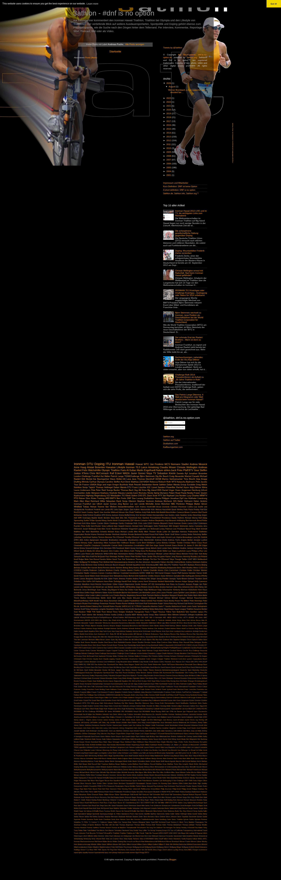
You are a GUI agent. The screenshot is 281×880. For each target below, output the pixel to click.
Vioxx (121, 839)
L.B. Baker (174, 745)
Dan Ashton (99, 664)
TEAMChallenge (131, 476)
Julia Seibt (156, 731)
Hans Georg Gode (157, 703)
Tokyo (171, 559)
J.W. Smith (136, 717)
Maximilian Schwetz (99, 532)
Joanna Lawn (117, 725)
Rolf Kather (159, 534)
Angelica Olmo (94, 631)
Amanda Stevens (102, 626)
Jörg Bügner (112, 590)
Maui (87, 501)
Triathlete (116, 833)
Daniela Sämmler (189, 573)
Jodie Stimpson (92, 493)
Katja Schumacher (165, 590)
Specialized (82, 814)
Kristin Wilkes (145, 745)
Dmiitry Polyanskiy (96, 675)
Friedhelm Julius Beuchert (142, 692)
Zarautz (132, 850)
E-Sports (204, 675)
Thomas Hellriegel (104, 487)
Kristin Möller (162, 551)
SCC (138, 803)
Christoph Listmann (184, 656)
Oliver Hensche (85, 783)
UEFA (161, 833)
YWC (95, 850)
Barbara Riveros (194, 565)
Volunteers (177, 839)
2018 (169, 117)
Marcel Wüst (197, 756)
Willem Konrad (131, 844)
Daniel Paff (166, 664)
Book (82, 642)
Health (84, 706)
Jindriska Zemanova (92, 725)
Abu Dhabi (112, 620)
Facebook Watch (123, 548)
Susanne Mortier (200, 609)
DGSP (205, 662)
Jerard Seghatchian (153, 722)
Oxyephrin (93, 786)
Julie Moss (186, 731)
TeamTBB (154, 822)
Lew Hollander (85, 750)
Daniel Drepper (164, 573)
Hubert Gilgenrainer (126, 584)
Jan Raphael (168, 495)
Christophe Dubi (80, 659)
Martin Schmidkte (138, 761)
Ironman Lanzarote (189, 714)
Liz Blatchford (201, 593)
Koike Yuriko (183, 742)
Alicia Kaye (197, 623)
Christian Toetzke (175, 543)
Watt (142, 841)
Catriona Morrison (105, 570)
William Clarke (142, 844)
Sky (181, 811)
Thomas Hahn (161, 825)
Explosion (146, 684)
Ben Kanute (92, 568)
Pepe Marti (84, 789)
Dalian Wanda (120, 487)
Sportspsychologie (106, 814)
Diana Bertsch (128, 576)
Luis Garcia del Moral (153, 753)
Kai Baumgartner (186, 55)
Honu (119, 709)
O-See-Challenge (178, 780)
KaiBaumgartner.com (173, 447)
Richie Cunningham (196, 604)
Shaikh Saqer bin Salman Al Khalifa (86, 811)
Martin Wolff (160, 761)
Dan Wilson (119, 664)
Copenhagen (78, 662)
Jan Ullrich (97, 504)
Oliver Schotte (107, 783)
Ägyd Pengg (139, 852)
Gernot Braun (89, 697)
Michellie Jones (153, 504)
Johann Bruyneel (184, 725)
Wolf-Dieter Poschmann (123, 847)
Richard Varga (182, 797)
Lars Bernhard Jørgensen (115, 747)
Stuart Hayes (169, 609)
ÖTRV (76, 540)
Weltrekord (162, 841)
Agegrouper (94, 540)
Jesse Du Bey (153, 587)
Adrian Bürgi (176, 620)
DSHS (150, 523)
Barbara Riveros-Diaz (188, 634)
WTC (146, 464)
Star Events (139, 814)
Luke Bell (178, 753)
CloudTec (87, 545)
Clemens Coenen (97, 573)
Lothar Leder (89, 595)
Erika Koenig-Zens (172, 681)
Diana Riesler (177, 545)
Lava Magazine (169, 747)
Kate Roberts (172, 736)
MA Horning (93, 756)
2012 (169, 140)
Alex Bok (170, 562)
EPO (104, 515)
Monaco (77, 775)
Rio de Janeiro (80, 606)
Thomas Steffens (93, 827)
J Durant (118, 717)
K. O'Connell (160, 733)
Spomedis (95, 814)
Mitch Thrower (150, 532)
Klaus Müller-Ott (117, 479)
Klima (204, 487)
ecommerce (203, 850)
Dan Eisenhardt (109, 664)
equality (85, 852)
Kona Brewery (194, 742)
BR (135, 634)
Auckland (112, 543)
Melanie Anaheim (107, 767)
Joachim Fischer (106, 725)
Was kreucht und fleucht (132, 841)
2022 (169, 102)
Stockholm (192, 816)
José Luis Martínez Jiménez (119, 731)
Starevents (161, 814)
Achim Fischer (122, 620)
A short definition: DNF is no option (179, 190)
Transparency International (192, 830)
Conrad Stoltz (116, 545)
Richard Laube (170, 797)
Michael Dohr (160, 769)
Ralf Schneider (155, 794)
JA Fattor (143, 717)
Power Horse (109, 792)
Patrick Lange (117, 476)
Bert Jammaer (83, 639)
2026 (169, 83)
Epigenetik (117, 681)
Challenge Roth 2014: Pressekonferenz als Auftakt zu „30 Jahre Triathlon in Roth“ (189, 377)
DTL (145, 495)
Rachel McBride (128, 604)
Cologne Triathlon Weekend (167, 659)
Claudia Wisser (168, 467)
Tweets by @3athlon (172, 48)
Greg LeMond (107, 526)
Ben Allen (101, 637)
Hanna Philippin (162, 498)
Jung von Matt (196, 731)
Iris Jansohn (156, 714)
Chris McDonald (88, 656)
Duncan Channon (165, 675)
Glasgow (138, 697)
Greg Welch (201, 484)
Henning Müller (165, 706)
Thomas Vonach (105, 827)
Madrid (94, 518)
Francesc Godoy (80, 689)
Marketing (84, 761)
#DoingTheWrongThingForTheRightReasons (96, 617)
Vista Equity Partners (131, 839)
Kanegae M (80, 736)
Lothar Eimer (112, 753)
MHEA (106, 554)
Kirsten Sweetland (91, 742)
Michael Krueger (179, 598)
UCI (108, 495)
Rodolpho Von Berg (137, 800)
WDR (134, 615)
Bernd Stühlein (116, 568)
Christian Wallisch (134, 656)
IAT (149, 584)
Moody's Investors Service (112, 775)
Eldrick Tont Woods (147, 678)
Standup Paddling (141, 609)
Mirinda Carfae (185, 772)
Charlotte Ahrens (156, 570)
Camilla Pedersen (89, 570)
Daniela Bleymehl (160, 523)
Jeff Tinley (102, 722)
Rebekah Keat (79, 797)
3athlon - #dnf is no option (113, 13)
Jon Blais (145, 728)
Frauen (94, 692)
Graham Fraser (201, 697)
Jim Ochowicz (192, 722)
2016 (169, 125)
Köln (153, 510)
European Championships (94, 684)
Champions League (154, 653)
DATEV (142, 573)
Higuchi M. (203, 706)
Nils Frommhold (130, 518)
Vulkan (194, 839)
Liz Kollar (199, 750)
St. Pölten (117, 814)
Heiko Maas (104, 706)
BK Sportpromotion (126, 634)
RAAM (164, 792)
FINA (157, 684)
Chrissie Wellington (187, 467)
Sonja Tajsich (88, 487)
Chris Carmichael (171, 570)
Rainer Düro (84, 498)
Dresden (150, 675)
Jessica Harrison (166, 587)
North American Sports (129, 780)
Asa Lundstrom (186, 631)
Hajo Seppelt (119, 526)
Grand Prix (87, 700)
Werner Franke (185, 841)
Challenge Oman (123, 653)
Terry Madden (189, 822)
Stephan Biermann (111, 816)
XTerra (85, 473)
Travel (205, 830)
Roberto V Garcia (116, 800)
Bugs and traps (104, 484)
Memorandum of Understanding (166, 767)
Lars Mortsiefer (144, 593)
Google (193, 697)
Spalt (75, 814)
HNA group (95, 703)
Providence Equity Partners (173, 518)
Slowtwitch (110, 609)
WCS (167, 464)
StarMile (147, 814)
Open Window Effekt (175, 783)
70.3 (123, 495)
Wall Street (98, 841)
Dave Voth (125, 667)
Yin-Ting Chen (112, 850)
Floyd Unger (160, 686)
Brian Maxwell (184, 642)
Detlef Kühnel (88, 515)
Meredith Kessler (196, 767)
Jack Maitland (162, 717)
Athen (106, 543)
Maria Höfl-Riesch (100, 758)
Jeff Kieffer (94, 722)
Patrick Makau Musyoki (144, 786)
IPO (111, 510)
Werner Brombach (172, 841)
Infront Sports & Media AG (84, 551)
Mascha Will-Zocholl (183, 761)
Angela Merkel (187, 540)
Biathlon (143, 568)
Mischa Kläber (196, 772)
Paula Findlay (193, 510)
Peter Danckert (111, 789)
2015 (169, 129)
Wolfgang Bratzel (150, 847)
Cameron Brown (183, 512)
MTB (111, 554)
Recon (97, 797)
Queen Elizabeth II (154, 792)
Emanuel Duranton (180, 678)
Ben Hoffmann (123, 543)
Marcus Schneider (86, 758)
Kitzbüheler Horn (195, 590)
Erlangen (191, 681)
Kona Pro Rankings (149, 551)
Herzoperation (158, 515)
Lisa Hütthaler (190, 498)
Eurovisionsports (117, 684)
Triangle (178, 559)
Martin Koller (127, 761)
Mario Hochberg (134, 758)
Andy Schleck (98, 565)
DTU (90, 464)
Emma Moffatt (124, 515)
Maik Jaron (124, 756)
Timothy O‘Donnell (187, 827)
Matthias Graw (161, 764)
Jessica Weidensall (179, 722)
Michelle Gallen (115, 772)
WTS (174, 482)
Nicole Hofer (161, 778)
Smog (195, 811)
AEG (81, 540)
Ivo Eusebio (180, 584)
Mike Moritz (148, 772)
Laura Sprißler (178, 593)
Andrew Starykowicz (156, 521)
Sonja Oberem (129, 501)
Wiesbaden (115, 495)
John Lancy (103, 728)
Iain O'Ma (169, 711)
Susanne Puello (92, 819)
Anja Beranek (170, 521)
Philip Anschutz (166, 789)
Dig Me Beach (162, 476)
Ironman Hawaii (123, 464)
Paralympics (119, 786)
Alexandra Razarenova (119, 623)
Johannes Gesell (197, 725)
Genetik (162, 695)
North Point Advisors (145, 780)
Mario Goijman (123, 758)
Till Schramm (141, 827)
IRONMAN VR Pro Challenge (84, 711)
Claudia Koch (97, 659)
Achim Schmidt (133, 620)
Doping (99, 464)
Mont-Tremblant (96, 775)
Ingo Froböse (128, 714)
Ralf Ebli (203, 510)
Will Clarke (122, 844)
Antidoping (181, 521)
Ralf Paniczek (144, 794)
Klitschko (169, 742)
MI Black (100, 756)
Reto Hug (173, 604)
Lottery (98, 595)
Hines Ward (89, 709)
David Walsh (90, 576)
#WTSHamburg (130, 617)
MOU (106, 756)
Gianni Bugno (99, 697)
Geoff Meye (170, 695)
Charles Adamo (126, 570)
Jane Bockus (167, 720)
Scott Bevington (185, 805)
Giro (84, 581)
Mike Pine (156, 772)
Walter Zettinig (118, 841)
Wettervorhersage (84, 844)
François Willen (85, 692)
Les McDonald (153, 529)
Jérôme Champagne (89, 733)
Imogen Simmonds (180, 526)
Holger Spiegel (188, 581)
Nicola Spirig (153, 493)
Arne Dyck (166, 631)
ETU (129, 487)
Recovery (103, 797)
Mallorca (157, 595)
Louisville (105, 595)
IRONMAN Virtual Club (133, 711)
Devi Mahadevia (116, 576)
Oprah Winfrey (177, 510)
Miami (116, 769)
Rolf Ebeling (168, 800)
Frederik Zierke (127, 692)
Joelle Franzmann (157, 725)
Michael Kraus (114, 532)
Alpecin (93, 626)
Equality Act (99, 579)
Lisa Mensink (172, 750)
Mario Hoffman (145, 758)
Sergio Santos (193, 808)
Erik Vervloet (141, 515)
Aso (205, 631)
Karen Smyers (116, 736)
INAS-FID (200, 709)
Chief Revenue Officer (195, 653)
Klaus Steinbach (126, 742)
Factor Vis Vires (174, 684)
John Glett (95, 728)
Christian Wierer (190, 543)
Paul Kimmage (111, 557)
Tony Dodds (134, 830)
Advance (131, 562)
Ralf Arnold (134, 794)
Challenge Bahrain (80, 653)
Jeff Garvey (85, 722)
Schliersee (157, 805)
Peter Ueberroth (134, 789)
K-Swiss (121, 590)
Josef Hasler (191, 728)
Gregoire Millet (135, 700)
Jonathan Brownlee (198, 473)
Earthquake (190, 576)
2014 (169, 133)
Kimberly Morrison (180, 590)
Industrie (106, 714)
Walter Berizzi (107, 841)
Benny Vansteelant (147, 637)
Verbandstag (78, 839)
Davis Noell (83, 670)
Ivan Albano (93, 717)
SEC (153, 803)
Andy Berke (199, 628)
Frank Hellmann (111, 689)
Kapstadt (87, 736)
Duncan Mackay (178, 675)
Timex (115, 612)
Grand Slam (96, 700)
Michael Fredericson (194, 769)
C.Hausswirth (168, 645)
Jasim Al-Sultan (178, 720)
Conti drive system (185, 659)
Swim (169, 819)
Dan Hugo (154, 545)
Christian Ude (122, 656)
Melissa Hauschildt (163, 510)
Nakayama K (83, 778)
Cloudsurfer (106, 545)
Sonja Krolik (129, 609)
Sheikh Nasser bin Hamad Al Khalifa (123, 811)
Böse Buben (91, 523)
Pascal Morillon (130, 786)
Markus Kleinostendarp (90, 598)
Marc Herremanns (121, 554)
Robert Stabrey (92, 606)
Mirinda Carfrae (89, 482)
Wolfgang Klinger (175, 847)
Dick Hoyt (114, 673)
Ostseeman (78, 786)
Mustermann (165, 775)
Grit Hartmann (97, 581)
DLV (152, 573)
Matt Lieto (116, 598)
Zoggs (159, 850)
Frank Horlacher (123, 689)
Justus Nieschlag (194, 515)
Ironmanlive (79, 493)
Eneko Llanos (187, 523)
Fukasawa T (196, 692)
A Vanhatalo (157, 617)
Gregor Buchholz (120, 484)
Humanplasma (140, 709)
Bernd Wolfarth (182, 637)
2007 (169, 160)
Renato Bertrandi (135, 534)
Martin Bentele (104, 518)
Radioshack (196, 792)
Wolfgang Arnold (138, 847)
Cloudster (142, 659)
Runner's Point (98, 803)
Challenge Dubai (93, 653)
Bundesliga (132, 645)
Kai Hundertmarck (177, 733)
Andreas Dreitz (161, 540)
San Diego (100, 805)
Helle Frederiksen (161, 526)
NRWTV (203, 495)
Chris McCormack (99, 473)
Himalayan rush (79, 709)
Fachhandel (163, 684)
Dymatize (177, 576)
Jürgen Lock (139, 733)
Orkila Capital (123, 601)
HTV (160, 495)
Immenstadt (78, 714)
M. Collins (193, 753)
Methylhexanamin (80, 769)
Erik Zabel (108, 579)
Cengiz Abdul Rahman (144, 650)
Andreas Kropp (91, 628)
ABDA (169, 617)
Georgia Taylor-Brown (178, 579)
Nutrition (78, 487)
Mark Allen (79, 501)
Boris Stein (181, 568)
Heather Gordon (93, 706)
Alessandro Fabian (158, 562)
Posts (169, 423)
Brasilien (141, 642)
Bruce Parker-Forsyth (105, 645)
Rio (205, 604)
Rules (93, 498)
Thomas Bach (127, 490)
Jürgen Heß (130, 733)
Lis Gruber (145, 750)
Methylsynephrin (107, 769)
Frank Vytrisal (167, 689)
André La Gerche (187, 628)
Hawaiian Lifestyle (115, 467)
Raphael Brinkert (188, 794)
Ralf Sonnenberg (175, 794)
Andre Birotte (154, 626)
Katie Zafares (107, 739)
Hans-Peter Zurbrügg (112, 581)
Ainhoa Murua (195, 620)
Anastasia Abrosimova (130, 626)
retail (119, 852)
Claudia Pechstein (121, 659)
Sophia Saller (202, 811)
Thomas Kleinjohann (174, 825)
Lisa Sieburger (183, 750)
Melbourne (117, 767)
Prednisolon (118, 792)
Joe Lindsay (137, 725)
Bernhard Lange (194, 637)
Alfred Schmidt (170, 623)
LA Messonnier (193, 745)
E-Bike (198, 675)
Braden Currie (135, 543)
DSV (92, 664)
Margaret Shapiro (177, 595)
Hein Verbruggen (146, 526)
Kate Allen (101, 529)
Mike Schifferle (165, 772)
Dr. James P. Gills (191, 545)
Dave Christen (85, 667)
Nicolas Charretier (139, 778)
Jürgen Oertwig (149, 733)
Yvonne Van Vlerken (107, 507)
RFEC (169, 792)
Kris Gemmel (133, 593)
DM (156, 573)
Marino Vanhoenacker (172, 479)
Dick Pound (123, 673)
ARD (107, 498)
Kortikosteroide (79, 745)
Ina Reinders (97, 714)
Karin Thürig (135, 551)
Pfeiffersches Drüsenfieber (150, 789)
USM (170, 833)
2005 (169, 167)
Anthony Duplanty (125, 631)
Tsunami (155, 833)
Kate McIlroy (150, 736)
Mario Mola (197, 595)
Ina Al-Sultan (87, 714)
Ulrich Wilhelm (88, 836)
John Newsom (113, 728)
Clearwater (78, 545)
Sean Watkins (114, 808)
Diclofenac (132, 673)
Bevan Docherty (162, 507)
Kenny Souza (153, 739)
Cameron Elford (112, 648)
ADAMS (191, 617)
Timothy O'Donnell (132, 537)
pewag (114, 852)
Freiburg (142, 579)
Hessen (178, 581)
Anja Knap (115, 631)
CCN (183, 645)
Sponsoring (78, 521)
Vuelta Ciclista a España (121, 615)
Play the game (159, 557)
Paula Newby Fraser (171, 601)
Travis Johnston (79, 833)
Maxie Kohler (193, 764)
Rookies (200, 800)
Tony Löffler (143, 830)
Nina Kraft (90, 557)
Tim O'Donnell (163, 559)
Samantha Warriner (150, 606)
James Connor (97, 720)
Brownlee (84, 645)
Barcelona (200, 634)
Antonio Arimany (80, 543)
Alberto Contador (141, 521)
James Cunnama (196, 526)
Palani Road (174, 493)
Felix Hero (87, 686)
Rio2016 (77, 512)
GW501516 (110, 695)
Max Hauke (127, 598)
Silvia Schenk (158, 811)
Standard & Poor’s (127, 814)
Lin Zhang (113, 750)
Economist (96, 678)
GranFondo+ (78, 700)
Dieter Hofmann (185, 501)
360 (142, 617)
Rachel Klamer (91, 534)
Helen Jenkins (200, 501)
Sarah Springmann (199, 606)
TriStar (92, 521)
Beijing (204, 565)
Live (205, 551)
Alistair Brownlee (96, 467)
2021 (169, 106)
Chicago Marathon (180, 653)
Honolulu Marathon (82, 584)
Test (123, 559)
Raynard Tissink (201, 794)
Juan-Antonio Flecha (137, 731)
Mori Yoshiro (127, 775)
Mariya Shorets (156, 758)
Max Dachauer (149, 554)
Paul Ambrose (158, 786)
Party (186, 510)
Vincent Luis (170, 537)
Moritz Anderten (137, 775)
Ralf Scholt (165, 794)
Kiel (187, 739)
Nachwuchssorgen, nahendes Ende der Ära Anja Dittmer (189, 358)
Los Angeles (102, 753)
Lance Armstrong (150, 467)
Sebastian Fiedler (126, 808)
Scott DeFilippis (197, 805)
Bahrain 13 (140, 634)
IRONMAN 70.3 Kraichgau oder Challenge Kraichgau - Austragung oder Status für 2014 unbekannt (191, 292)
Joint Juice (137, 728)
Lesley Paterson (166, 529)
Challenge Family (116, 523)
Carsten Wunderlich (97, 650)
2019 (169, 113)
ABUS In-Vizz (177, 617)
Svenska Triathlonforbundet (144, 819)
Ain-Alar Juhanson (143, 562)
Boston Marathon (91, 642)
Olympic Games (152, 783)
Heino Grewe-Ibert (115, 706)
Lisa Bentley (153, 750)
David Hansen (166, 667)
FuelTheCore (186, 692)
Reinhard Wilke (98, 501)
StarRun (153, 814)
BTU (185, 565)
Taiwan (110, 822)
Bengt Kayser (120, 637)
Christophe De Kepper (199, 656)
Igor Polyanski (188, 711)
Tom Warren (109, 830)
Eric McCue (133, 681)
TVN (93, 612)
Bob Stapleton (175, 639)
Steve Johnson (171, 816)
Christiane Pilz (146, 656)
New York (198, 554)
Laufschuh (181, 551)
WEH (195, 559)
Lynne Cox (185, 753)
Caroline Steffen (112, 482)
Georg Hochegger (137, 548)
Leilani (188, 747)
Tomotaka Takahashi (121, 830)
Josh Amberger (91, 731)
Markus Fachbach (136, 554)
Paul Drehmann (169, 786)
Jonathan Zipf (176, 498)
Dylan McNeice (167, 576)
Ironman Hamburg (175, 714)
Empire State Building (94, 681)
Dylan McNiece (189, 675)
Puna (146, 792)
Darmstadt (188, 664)
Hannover (145, 703)
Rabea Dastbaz (185, 792)
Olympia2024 (130, 783)
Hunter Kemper (141, 584)
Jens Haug (141, 722)
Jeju (107, 722)
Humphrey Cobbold (152, 709)
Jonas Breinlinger (89, 590)
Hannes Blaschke (135, 703)
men (110, 852)
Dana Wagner (129, 664)
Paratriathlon (134, 601)
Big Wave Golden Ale (123, 639)
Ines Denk (113, 714)
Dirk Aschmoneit (165, 673)
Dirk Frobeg (189, 673)
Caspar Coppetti (111, 650)
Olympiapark (140, 783)
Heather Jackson (187, 548)
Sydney (95, 537)
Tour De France (81, 484)
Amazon (112, 626)
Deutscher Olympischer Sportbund (97, 673)
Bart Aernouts (191, 521)
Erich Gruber (142, 681)
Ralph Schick (163, 604)
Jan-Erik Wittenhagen (154, 720)
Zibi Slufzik (148, 850)
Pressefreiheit (155, 518)
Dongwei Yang (121, 675)
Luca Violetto (133, 753)
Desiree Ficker (136, 670)
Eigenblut (136, 678)
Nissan (106, 780)
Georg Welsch (151, 548)
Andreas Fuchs (174, 540)
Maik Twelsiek (148, 595)
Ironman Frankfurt (82, 504)
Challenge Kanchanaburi (107, 653)
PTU (105, 786)
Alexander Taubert (87, 623)
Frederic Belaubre (114, 692)
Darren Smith (201, 573)
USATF (165, 833)
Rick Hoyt (191, 797)
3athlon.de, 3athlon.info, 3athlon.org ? (180, 193)
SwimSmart (86, 537)
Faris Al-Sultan (128, 470)
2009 (169, 152)
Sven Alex (130, 819)
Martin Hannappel (116, 761)
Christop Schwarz (170, 656)
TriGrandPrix (107, 833)
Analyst (118, 626)
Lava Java (131, 479)
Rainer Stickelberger (122, 794)
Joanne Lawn (127, 725)
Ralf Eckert (116, 473)
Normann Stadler (180, 464)
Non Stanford (143, 518)
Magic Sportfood (114, 756)
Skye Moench (188, 811)
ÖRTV (146, 852)
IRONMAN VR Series (104, 711)
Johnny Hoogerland (126, 728)
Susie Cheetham (105, 819)
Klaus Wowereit (150, 742)
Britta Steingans (195, 642)
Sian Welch (141, 811)
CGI (205, 568)
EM (200, 545)
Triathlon (123, 833)
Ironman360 (84, 717)
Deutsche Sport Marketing (189, 670)
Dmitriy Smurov (154, 576)
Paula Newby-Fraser (190, 493)
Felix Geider (78, 686)
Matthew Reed (137, 764)
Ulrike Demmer (99, 836)
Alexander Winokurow (103, 623)
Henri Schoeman (150, 581)
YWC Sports (102, 850)
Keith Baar (126, 739)
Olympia (101, 482)
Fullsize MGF (78, 695)
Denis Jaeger (116, 670)
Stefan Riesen (79, 816)
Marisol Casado (192, 476)
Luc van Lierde (137, 504)
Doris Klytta (130, 675)
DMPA (80, 664)
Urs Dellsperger (126, 836)
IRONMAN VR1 (118, 711)
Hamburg (196, 490)
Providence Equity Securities (133, 792)
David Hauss (79, 576)
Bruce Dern (92, 645)
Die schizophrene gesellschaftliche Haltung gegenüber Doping (186, 233)
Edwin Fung (117, 678)
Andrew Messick (198, 464)
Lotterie (77, 554)
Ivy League (102, 717)
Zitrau (155, 850)
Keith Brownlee (135, 739)
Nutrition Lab (157, 780)
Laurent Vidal (159, 747)
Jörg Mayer (111, 733)
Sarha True (149, 805)
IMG (170, 526)
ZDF (132, 521)
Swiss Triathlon (177, 819)
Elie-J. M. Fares (160, 678)
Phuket (85, 604)
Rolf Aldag (202, 518)
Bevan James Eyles (107, 639)
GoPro (88, 581)
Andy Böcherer (87, 565)
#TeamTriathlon (118, 617)
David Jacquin (176, 667)
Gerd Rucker (96, 526)
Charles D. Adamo (141, 570)
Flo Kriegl (126, 686)
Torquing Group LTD (162, 830)
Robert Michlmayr (103, 800)
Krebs (87, 745)
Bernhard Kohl (80, 523)
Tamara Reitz (127, 822)
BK (118, 634)
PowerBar (170, 487)
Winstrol (204, 844)
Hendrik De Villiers (153, 706)
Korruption (203, 742)
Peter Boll (101, 789)
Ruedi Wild (88, 803)
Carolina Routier (196, 648)
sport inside (125, 852)
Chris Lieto (142, 523)
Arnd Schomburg (148, 565)
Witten (76, 562)
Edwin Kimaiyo (127, 678)
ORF (186, 780)
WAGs (200, 839)
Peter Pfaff (182, 470)
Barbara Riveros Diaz (172, 634)
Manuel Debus (179, 756)
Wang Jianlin (107, 521)
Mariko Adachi (112, 758)
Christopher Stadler (82, 573)
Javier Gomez (110, 504)
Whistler (94, 844)
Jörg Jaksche (102, 733)
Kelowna (145, 739)
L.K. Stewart (183, 745)
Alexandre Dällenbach (149, 623)
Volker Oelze (168, 839)
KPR (80, 518)
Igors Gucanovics (200, 711)
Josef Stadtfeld (201, 728)
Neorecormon (127, 778)
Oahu (195, 780)
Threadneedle (131, 827)
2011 (168, 144)
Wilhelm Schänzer (179, 615)
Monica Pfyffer (85, 775)
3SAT (147, 617)
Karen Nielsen (105, 736)
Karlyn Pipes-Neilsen (138, 736)
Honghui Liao (112, 709)
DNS (159, 490)
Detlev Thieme (148, 670)
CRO (80, 648)
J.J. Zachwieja (127, 717)
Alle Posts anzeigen (134, 44)
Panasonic (111, 786)
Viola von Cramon (112, 839)
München (165, 504)
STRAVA (138, 606)
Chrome (89, 659)
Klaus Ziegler (161, 742)
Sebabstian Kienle (150, 484)
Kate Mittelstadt (161, 736)
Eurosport (107, 684)
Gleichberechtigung (148, 697)
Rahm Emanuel (92, 794)
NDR (91, 601)
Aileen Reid (186, 620)
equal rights (78, 852)
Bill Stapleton (152, 568)
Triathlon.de (130, 833)
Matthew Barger (114, 764)
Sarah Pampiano (117, 805)
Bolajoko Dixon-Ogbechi (189, 639)
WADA (126, 473)
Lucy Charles (193, 495)
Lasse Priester (166, 593)
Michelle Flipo (105, 772)
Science (77, 609)
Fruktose (167, 692)
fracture (91, 852)
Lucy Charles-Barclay (117, 595)
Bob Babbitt (161, 512)
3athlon (162, 484)
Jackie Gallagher (187, 717)
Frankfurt (96, 476)
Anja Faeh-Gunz (105, 631)
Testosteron (130, 559)
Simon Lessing (181, 534)
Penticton (180, 504)
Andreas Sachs (115, 628)
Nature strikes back (166, 470)
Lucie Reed (85, 554)
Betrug (125, 568)
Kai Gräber (129, 590)
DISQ (76, 664)
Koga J (176, 742)
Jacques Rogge (192, 584)
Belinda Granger (80, 568)
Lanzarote (102, 747)
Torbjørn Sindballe (125, 612)
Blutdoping (162, 568)
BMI (153, 507)
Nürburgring (167, 780)
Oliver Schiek (97, 783)
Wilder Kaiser (101, 844)
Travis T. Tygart (151, 612)
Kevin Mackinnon (113, 529)
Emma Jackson (112, 515)
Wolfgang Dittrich (163, 847)
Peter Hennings (196, 601)
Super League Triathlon (184, 609)
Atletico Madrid (79, 634)
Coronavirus (128, 545)
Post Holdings (93, 604)
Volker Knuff (158, 839)
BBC (157, 565)
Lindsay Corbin (134, 750)
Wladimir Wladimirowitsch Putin (104, 847)
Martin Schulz (150, 761)
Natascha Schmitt (115, 778)
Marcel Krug (191, 529)
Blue (157, 639)
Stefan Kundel (192, 814)
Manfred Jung (169, 756)
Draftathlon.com (170, 443)
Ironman (79, 464)
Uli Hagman (198, 833)
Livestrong (202, 498)
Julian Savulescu (167, 731)
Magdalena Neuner (134, 595)
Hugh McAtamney (128, 709)
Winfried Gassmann (194, 844)
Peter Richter (136, 557)
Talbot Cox (117, 822)
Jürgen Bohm (120, 733)
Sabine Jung (182, 803)
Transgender (139, 612)
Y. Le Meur (89, 850)
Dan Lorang (137, 498)
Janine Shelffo (119, 587)
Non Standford (115, 780)
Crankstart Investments (130, 573)
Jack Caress (151, 717)
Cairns (94, 648)
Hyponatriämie (176, 709)
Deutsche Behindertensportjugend (167, 670)
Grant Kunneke (106, 700)
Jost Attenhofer (102, 731)
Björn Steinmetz (147, 476)
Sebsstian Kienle (163, 808)
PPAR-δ (100, 786)
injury (106, 852)
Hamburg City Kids (121, 703)
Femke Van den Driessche (113, 686)
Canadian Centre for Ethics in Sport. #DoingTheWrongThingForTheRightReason (153, 648)
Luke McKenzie (96, 554)
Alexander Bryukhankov (128, 540)
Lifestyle (192, 593)
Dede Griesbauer (102, 576)
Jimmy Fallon (202, 722)
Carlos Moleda (162, 543)
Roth (168, 482)
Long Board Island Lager (89, 753)
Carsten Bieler (103, 523)
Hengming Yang (200, 548)
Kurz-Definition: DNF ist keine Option (180, 186)
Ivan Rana (170, 584)
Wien (169, 615)
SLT (132, 606)
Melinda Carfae (126, 767)
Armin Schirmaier (144, 631)
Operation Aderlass (179, 532)
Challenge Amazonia (199, 650)
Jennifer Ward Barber (129, 722)
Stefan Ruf (88, 816)
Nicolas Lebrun (151, 778)
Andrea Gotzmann (193, 562)
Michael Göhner (164, 598)
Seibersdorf (173, 808)
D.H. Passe (186, 662)
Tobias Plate (82, 830)
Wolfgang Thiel (97, 562)
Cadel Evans (86, 648)
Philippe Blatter (193, 504)
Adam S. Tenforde (158, 620)
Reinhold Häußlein (119, 534)
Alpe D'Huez (85, 626)
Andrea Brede (179, 562)
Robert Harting (91, 800)
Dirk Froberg (199, 673)
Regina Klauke (119, 797)
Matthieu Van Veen (82, 532)
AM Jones (199, 617)
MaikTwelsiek (133, 756)
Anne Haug (80, 467)
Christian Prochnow (178, 507)
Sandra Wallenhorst (173, 606)
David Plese (186, 667)
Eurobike (191, 484)
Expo (152, 684)
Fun (85, 695)
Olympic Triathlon (111, 470)
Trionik (141, 833)
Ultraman (117, 836)
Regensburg (100, 495)
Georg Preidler (163, 579)
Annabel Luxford (200, 540)
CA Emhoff (177, 645)
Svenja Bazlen (113, 490)
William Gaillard (152, 844)
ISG (152, 584)
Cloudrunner (133, 659)
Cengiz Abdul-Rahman (161, 650)
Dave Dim (94, 667)
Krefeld (92, 745)
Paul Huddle (158, 601)
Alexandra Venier (134, 623)
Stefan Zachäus (98, 816)
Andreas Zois (152, 628)
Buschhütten (171, 512)
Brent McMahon (148, 543)
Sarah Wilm (141, 805)
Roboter (127, 800)
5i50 (150, 617)
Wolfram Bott (108, 562)
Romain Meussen (190, 800)
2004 (169, 171)
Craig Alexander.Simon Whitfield (127, 662)
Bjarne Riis (151, 639)
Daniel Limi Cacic (141, 664)
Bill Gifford (135, 639)
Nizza (106, 601)
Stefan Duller (169, 814)
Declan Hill (106, 670)
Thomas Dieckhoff (145, 479)
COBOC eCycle (191, 645)
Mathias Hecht (196, 761)
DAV (192, 662)
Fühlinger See (92, 695)
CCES (201, 568)
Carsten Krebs (84, 650)
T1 (82, 822)
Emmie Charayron (80, 681)
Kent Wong (172, 739)
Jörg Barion (123, 504)
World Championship (121, 521)
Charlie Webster (167, 653)
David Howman (174, 523)
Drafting (77, 482)
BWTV (113, 498)
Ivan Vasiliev (170, 515)
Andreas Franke (80, 628)
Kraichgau (87, 518)
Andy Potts (146, 512)
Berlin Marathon (159, 637)
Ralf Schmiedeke (151, 604)
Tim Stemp (177, 827)
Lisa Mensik (162, 750)
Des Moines (126, 670)
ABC (164, 617)
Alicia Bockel (187, 623)
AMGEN (87, 620)
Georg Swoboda (191, 695)
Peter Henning (122, 789)
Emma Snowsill (86, 548)
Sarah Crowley (87, 512)
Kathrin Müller (198, 736)
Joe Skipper (146, 725)
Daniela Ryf (182, 473)
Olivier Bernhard (119, 783)
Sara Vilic (107, 805)
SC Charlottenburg (129, 803)
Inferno (120, 714)
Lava (187, 593)
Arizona (135, 631)
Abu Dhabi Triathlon (133, 512)
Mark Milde (186, 758)
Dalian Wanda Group (176, 484)
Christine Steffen (157, 656)
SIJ (156, 803)
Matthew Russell (149, 764)
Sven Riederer (80, 612)
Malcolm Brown (144, 756)
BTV (191, 470)
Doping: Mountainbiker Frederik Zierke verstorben (189, 252)
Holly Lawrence (201, 581)
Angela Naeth (83, 631)
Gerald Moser (79, 697)
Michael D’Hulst (170, 769)
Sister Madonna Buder (171, 811)
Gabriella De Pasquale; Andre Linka (126, 695)
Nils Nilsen (91, 780)
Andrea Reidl (164, 626)
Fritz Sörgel (151, 579)
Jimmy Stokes (79, 725)
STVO (175, 803)
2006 (169, 164)
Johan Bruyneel (101, 551)
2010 (169, 148)
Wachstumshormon (87, 841)
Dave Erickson (103, 667)
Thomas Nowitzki (80, 827)
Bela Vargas (93, 637)
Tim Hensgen (168, 827)
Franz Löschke (139, 487)
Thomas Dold (150, 825)
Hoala (96, 709)
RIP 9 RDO (175, 792)
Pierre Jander (147, 557)
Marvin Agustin (170, 761)
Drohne (156, 675)
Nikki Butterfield (172, 778)
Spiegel (89, 814)
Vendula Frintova (103, 615)
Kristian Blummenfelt (117, 745)
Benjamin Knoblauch (132, 637)
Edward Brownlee (106, 678)
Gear (196, 470)
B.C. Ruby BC (111, 634)
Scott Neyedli (83, 808)
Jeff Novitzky (130, 587)
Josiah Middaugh (90, 529)
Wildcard (114, 512)
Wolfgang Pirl (84, 562)
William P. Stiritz (164, 844)
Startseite (115, 51)
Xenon (82, 850)
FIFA (114, 548)
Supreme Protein (80, 819)
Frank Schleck (156, 689)
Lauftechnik (139, 747)
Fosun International (181, 686)
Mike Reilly (138, 532)
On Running (162, 783)
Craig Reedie (143, 662)
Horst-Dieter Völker (110, 584)
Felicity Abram (202, 684)
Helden (149, 515)
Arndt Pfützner (156, 631)
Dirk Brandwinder (178, 673)
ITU (108, 464)
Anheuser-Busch (111, 565)
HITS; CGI (86, 703)
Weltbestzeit (202, 559)
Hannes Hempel (131, 526)
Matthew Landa (126, 764)
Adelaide (168, 620)
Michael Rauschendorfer (197, 598)
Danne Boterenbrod (177, 664)
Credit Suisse (154, 662)
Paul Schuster (181, 786)
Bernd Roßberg (171, 637)
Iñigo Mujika (110, 717)
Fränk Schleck (176, 692)
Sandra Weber (106, 559)
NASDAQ (180, 775)
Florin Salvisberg (150, 686)
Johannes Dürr (188, 587)
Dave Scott (152, 495)
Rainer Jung (170, 557)
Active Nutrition (144, 620)
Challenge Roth (131, 523)
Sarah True (116, 559)
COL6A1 (201, 645)
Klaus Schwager (114, 742)
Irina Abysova (147, 714)
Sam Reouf (92, 805)
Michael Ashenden (135, 769)
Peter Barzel (92, 789)
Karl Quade (126, 736)
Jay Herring (199, 720)
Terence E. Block (177, 822)
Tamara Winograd (138, 822)
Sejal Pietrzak (183, 808)
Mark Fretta (178, 758)
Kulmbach (153, 745)
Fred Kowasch (102, 692)
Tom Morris (100, 830)
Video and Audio (158, 537)
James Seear (130, 720)
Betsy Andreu (134, 568)
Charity (116, 570)
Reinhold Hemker (104, 534)
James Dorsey (108, 720)
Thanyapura (199, 822)
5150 (137, 507)
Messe (204, 767)
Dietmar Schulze (153, 673)
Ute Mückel (136, 836)
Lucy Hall (141, 753)
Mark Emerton (168, 758)
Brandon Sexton (131, 642)
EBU (183, 576)
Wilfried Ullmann (112, 844)
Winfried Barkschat (179, 844)
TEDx (86, 822)
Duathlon (97, 515)
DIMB (148, 573)
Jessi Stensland (166, 722)
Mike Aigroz (139, 772)
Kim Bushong (202, 739)
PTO (76, 498)
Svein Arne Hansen (118, 819)
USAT (190, 559)
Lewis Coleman (96, 750)
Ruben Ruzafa (115, 606)
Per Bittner (185, 601)
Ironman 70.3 (133, 467)
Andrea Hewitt (146, 507)
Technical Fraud (164, 822)
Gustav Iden (171, 700)
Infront (204, 490)
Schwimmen (175, 805)
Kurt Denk (125, 482)
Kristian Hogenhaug (133, 745)
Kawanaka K (116, 739)
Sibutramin (149, 811)
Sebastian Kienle (166, 473)
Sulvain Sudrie (202, 816)
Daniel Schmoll (165, 545)
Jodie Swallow (181, 515)
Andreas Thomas (141, 628)
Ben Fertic (121, 498)
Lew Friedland (179, 529)
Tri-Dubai (99, 833)
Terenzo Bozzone (105, 537)
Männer (173, 775)
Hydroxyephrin (165, 709)
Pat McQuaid (99, 557)
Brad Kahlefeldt (119, 642)
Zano (127, 850)
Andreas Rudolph (103, 628)
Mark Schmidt (201, 529)
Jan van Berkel (107, 587)
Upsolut (98, 521)
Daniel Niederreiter (154, 664)
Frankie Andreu (132, 579)
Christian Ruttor (185, 570)
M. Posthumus (79, 756)
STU (170, 803)
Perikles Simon (124, 557)
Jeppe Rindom (142, 587)
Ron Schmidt (104, 606)
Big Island (152, 490)
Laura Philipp (191, 551)
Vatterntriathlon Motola (190, 836)
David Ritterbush (197, 667)
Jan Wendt (96, 587)
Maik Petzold (135, 484)
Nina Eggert (99, 780)
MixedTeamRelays (81, 601)
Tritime (168, 612)
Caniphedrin (186, 648)
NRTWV (187, 775)
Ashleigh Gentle (198, 631)
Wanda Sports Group (145, 615)
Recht (92, 797)
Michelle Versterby (128, 772)
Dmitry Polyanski (109, 675)
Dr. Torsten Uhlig (141, 675)
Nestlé (96, 601)
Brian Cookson (162, 642)
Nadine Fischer (196, 775)
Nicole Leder (162, 532)
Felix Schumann (97, 686)
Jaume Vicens (190, 720)
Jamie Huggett (141, 720)
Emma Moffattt (202, 678)
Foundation (192, 686)
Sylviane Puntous (201, 819)
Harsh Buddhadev (182, 703)
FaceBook (89, 510)
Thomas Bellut (139, 825)
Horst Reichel (95, 584)
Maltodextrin (159, 756)
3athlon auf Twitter (171, 440)
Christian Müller (111, 656)
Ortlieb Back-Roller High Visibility (195, 783)
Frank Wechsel (178, 689)
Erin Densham (106, 548)
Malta (152, 756)
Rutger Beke (84, 559)
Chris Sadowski (100, 656)
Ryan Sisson (117, 803)
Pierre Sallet (93, 792)
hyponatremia (99, 852)
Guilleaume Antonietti (159, 700)
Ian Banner (178, 711)
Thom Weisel (106, 612)
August (172, 87)
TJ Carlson (93, 822)
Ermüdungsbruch (201, 681)
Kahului (167, 733)
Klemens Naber (101, 593)
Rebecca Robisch (158, 482)
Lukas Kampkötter (167, 753)
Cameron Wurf (196, 512)
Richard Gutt (182, 604)
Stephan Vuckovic (145, 501)
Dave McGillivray (115, 667)
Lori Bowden (79, 595)
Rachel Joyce (182, 487)
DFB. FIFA (198, 662)
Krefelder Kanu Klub (103, 745)
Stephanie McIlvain (125, 816)
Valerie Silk (91, 615)
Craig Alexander (176, 476)
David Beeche (155, 667)
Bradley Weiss (192, 568)
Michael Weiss (175, 554)
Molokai (204, 772)
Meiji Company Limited (92, 767)
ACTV (185, 617)
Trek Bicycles (91, 833)
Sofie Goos (119, 609)
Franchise (90, 689)
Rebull (87, 797)
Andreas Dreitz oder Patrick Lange (194, 626)
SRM (167, 803)
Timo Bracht (189, 479)
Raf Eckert (139, 604)
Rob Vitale (203, 797)
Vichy (93, 839)
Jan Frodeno (156, 464)
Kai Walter (105, 476)
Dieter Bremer (141, 673)
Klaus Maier (103, 742)
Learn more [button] (92, 3)
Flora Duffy (85, 526)
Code (148, 659)
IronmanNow (160, 584)
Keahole (113, 493)
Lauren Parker (149, 747)
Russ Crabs (108, 803)
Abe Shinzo (103, 620)
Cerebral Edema (176, 650)
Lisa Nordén (180, 495)
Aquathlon (137, 565)
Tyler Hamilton (191, 612)
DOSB (158, 479)
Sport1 (96, 512)
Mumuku (143, 493)
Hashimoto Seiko (195, 703)
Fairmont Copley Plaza (188, 684)
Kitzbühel (124, 529)
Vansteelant (178, 836)
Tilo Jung (149, 827)
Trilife (137, 833)
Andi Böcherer (143, 626)
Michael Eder (181, 769)
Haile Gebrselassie (106, 703)
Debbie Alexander (95, 670)
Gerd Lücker (162, 548)
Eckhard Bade (86, 678)
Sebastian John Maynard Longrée (145, 808)
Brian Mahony (173, 642)
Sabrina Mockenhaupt (195, 803)
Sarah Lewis (186, 606)
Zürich (164, 850)
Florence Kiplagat (137, 686)
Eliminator (169, 678)
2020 (169, 110)
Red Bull (110, 797)
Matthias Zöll (137, 482)
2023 (169, 98)
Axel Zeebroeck (100, 634)
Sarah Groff (169, 534)
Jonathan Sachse (155, 728)
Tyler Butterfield (178, 612)
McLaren (136, 598)
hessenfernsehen (126, 507)
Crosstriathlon (139, 545)
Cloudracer (96, 545)
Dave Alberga (198, 664)
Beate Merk (84, 637)
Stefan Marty (202, 814)
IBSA (190, 709)
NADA (146, 482)
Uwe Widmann (153, 836)
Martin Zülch (106, 598)
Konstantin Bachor (120, 593)
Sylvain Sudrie (188, 819)
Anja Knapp (201, 479)
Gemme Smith (154, 695)
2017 (169, 121)
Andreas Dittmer (175, 626)
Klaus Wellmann (138, 742)
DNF (129, 498)
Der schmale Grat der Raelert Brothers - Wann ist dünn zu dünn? (189, 339)
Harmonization (170, 703)
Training (100, 498)
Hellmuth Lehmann (129, 706)
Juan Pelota (102, 590)
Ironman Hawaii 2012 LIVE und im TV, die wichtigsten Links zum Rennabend (191, 213)
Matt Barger (83, 764)
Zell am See (140, 850)
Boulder (101, 642)
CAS (140, 495)
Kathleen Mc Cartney (184, 736)
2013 (169, 137)
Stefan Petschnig (194, 534)
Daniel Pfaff (176, 573)
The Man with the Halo (110, 825)
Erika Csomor (161, 681)
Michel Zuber (95, 772)
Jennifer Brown (115, 722)
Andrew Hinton (175, 628)
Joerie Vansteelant (171, 725)
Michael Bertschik (148, 769)
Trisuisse (161, 612)
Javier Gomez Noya (141, 473)
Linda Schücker (123, 750)
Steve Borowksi (149, 816)
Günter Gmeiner (195, 700)
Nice (101, 601)
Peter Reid (101, 490)
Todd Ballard (91, 830)
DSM (88, 664)
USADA (93, 484)
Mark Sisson (195, 758)
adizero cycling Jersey (175, 850)
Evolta (140, 684)
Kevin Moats (181, 739)
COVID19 (78, 570)
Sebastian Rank (113, 501)
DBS (147, 545)
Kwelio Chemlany (164, 745)
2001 (169, 175)
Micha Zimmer (123, 769)
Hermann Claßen (189, 706)
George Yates (202, 695)
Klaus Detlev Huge (87, 593)
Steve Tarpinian (182, 816)
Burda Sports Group (143, 645)
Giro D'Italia (123, 697)
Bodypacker (172, 568)
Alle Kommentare (175, 427)
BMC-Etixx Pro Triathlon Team (172, 565)
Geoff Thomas (179, 695)
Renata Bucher (142, 797)
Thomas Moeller (201, 825)
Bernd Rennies (104, 568)
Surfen (86, 521)
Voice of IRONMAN (147, 839)
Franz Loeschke (190, 689)
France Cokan (202, 686)
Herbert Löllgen (176, 706)
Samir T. (161, 606)
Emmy (132, 515)
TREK (88, 612)
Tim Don (153, 559)
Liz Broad (192, 750)
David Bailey (145, 667)
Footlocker (169, 686)
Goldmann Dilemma (180, 697)
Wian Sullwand (161, 615)
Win (171, 844)
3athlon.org (191, 57)
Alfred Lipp (161, 623)
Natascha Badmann (186, 482)
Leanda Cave (131, 493)
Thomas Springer (142, 559)
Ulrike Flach (109, 836)
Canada (121, 648)
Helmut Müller (141, 706)
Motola (146, 775)
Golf (188, 697)
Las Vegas (172, 551)
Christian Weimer (200, 570)
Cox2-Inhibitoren (109, 662)
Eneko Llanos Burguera (83, 579)
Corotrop (100, 662)
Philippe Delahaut (198, 789)
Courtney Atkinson (112, 573)
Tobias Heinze (89, 507)
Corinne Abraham (90, 662)
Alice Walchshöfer (146, 540)
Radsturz (204, 792)
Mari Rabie (188, 595)
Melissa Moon (149, 767)
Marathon (165, 595)
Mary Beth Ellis (117, 518)
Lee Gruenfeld (181, 747)
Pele (93, 490)
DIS (175, 501)
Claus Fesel (202, 543)
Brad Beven (108, 642)
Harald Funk (126, 581)
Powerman (104, 604)
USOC (175, 833)
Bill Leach (142, 639)
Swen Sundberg (160, 819)
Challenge (86, 476)
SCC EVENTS (145, 803)
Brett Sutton (131, 495)
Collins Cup (192, 507)
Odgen (199, 780)
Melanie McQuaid (148, 598)
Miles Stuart (175, 772)
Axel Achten (89, 634)
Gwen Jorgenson (183, 700)
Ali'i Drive (179, 623)
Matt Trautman (102, 764)
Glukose (169, 697)
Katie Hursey (96, 739)
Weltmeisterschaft (151, 841)
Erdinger (96, 548)
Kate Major (138, 590)
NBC (173, 504)
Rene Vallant (152, 797)
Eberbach (77, 678)
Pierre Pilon (84, 792)
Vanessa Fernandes (166, 836)
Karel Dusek (95, 736)
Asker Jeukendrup (95, 543)
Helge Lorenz (137, 581)
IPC (205, 709)
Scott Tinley (85, 609)
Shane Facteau (104, 811)
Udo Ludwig (190, 833)
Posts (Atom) (91, 58)
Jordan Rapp (181, 728)
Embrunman (192, 678)
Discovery (85, 675)
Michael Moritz (84, 772)
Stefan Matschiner (156, 609)
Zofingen (191, 615)
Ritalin (197, 797)
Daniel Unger (168, 490)
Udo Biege (181, 833)
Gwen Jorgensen (183, 490)
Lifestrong (105, 750)
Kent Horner (163, 739)
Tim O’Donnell (118, 537)
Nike (83, 557)
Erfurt (195, 523)
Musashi (158, 775)
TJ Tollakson (102, 822)
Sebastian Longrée (98, 609)
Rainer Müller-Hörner (106, 794)
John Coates (114, 551)
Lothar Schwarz (122, 753)
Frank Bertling (100, 689)
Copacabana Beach (200, 659)
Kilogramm (193, 739)
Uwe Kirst (144, 836)
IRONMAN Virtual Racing (151, 711)
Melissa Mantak (138, 767)
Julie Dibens (125, 551)
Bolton (200, 639)
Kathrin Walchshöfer (142, 510)
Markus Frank (93, 761)
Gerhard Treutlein (195, 579)
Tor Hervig (151, 830)
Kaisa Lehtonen (189, 733)
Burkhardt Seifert (157, 645)
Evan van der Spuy (131, 684)
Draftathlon (149, 498)
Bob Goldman (164, 639)
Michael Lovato (126, 532)
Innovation (137, 714)
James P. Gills (120, 720)
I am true (185, 709)
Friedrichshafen (157, 692)
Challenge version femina (138, 653)
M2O (86, 756)
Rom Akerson (178, 800)
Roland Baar (159, 800)
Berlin (153, 512)
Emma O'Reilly (201, 576)
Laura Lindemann (82, 490)
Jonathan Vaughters (169, 728)
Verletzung (87, 839)
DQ (84, 664)
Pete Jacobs (201, 482)
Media (81, 767)
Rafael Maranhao (80, 794)
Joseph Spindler (79, 731)
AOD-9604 (95, 620)
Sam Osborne (83, 805)
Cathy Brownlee (130, 650)
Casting (121, 650)
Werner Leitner (196, 841)
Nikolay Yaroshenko (197, 778)
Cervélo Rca (187, 650)
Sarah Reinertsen (130, 805)
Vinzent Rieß (100, 839)
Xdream (121, 512)
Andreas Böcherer (163, 501)
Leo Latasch (195, 747)
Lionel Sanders (158, 487)
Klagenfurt (133, 529)
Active (86, 540)
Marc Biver (189, 756)
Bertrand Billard (94, 639)
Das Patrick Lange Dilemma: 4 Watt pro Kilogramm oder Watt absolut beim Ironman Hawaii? (189, 397)
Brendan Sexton (150, 642)
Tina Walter (199, 827)
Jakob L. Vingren (85, 720)
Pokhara (101, 792)
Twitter (184, 559)
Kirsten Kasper (79, 742)
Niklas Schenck (183, 778)
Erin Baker (183, 681)
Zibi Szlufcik (202, 537)
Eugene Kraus (79, 684)
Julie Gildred (177, 731)
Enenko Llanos (108, 681)
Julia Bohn (148, 731)
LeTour (200, 551)
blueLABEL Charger (191, 850)
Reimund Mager (130, 797)
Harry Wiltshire (173, 548)
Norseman (113, 601)
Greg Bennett (124, 700)
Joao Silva (177, 587)
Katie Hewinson (85, 739)
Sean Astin (92, 808)
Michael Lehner (162, 554)
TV (154, 473)
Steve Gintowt (160, 816)
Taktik (98, 612)
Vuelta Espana (186, 839)
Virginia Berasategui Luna (186, 537)
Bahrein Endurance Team (154, 634)
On (169, 532)
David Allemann (135, 667)
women (132, 852)
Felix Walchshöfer (91, 470)
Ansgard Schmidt (125, 565)
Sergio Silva (203, 808)
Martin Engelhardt (146, 470)
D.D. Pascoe (176, 662)
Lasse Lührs (156, 593)
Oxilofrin (86, 786)
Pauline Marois (191, 786)
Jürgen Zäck (128, 510)
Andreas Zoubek (164, 628)
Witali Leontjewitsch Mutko (83, 847)
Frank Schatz (145, 689)
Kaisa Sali (198, 733)
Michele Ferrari (188, 554)
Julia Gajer (118, 510)
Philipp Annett (186, 789)
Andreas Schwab (128, 628)
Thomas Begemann (126, 825)
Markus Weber (104, 761)
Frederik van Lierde (102, 510)
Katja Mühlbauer (150, 590)
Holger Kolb (103, 709)
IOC (149, 487)
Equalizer (125, 681)
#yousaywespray (120, 562)
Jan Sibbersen (86, 587)
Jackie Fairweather (174, 717)
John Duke (87, 728)
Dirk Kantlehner (141, 576)
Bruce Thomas (118, 645)
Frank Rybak (134, 689)
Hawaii (139, 464)
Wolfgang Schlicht (188, 847)
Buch (126, 645)
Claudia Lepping (109, 659)
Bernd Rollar (202, 521)
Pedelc (199, 786)
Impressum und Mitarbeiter (175, 183)
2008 (169, 156)
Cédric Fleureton (165, 662)
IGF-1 (194, 709)
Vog (136, 490)
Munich (151, 775)
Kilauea (121, 493)
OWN (190, 780)
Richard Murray (191, 518)
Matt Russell (92, 764)
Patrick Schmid (146, 601)
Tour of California (176, 830)
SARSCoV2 (126, 606)
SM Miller (161, 803)
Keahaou (104, 493)
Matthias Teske (172, 764)
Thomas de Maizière (118, 827)
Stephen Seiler (137, 816)
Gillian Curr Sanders (111, 697)
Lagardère (142, 529)
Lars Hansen (130, 747)
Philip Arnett (176, 789)
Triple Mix (148, 833)
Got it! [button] (274, 4)
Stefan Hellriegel (181, 814)
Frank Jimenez (119, 579)
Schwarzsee (166, 805)
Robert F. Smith (79, 800)
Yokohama (121, 850)
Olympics (164, 493)
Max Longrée (183, 764)
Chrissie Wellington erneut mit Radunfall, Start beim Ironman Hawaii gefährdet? (189, 273)
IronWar (165, 714)
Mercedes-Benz (183, 767)
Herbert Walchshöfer (166, 581)
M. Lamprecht (202, 753)
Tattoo (148, 822)
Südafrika (77, 822)
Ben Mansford (110, 637)
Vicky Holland (145, 537)
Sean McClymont (103, 808)
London (77, 476)
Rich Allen (161, 797)
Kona (110, 593)
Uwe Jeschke (105, 512)
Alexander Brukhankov (109, 540)
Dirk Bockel (87, 479)
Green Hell (115, 700)
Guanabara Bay (146, 700)
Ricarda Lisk (196, 557)
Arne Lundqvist (175, 631)
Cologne (154, 659)
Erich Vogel (151, 681)
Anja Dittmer (195, 487)
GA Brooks (101, 695)
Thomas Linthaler (188, 825)
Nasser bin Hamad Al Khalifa (99, 778)
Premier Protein (115, 604)
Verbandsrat (202, 836)
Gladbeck (131, 697)
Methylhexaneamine (94, 769)
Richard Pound (148, 534)
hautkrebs (199, 615)
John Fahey (199, 587)
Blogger (172, 859)
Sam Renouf (94, 559)
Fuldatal (204, 692)
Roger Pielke (149, 800)
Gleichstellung (161, 697)
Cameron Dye (102, 648)
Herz (197, 706)
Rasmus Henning (183, 557)
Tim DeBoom (157, 827)
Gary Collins (144, 695)
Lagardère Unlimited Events (88, 747)
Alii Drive (142, 490)
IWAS (164, 711)
